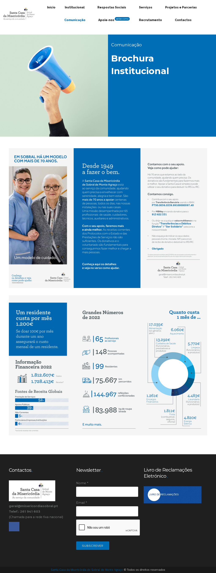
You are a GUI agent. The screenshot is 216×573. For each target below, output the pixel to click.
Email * (81, 503)
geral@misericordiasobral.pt (33, 506)
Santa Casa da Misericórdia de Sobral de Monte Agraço (87, 569)
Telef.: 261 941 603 (25, 511)
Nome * (82, 483)
